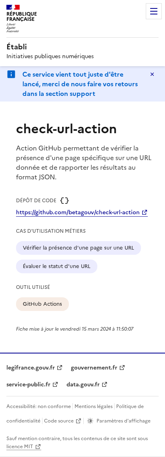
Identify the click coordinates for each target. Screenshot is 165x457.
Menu (154, 11)
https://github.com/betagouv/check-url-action (78, 212)
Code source (59, 421)
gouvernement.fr (94, 368)
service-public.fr (28, 384)
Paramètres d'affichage (124, 421)
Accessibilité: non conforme (38, 406)
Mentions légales (93, 406)
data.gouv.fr (83, 384)
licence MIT (19, 446)
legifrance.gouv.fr (30, 368)
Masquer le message (152, 74)
